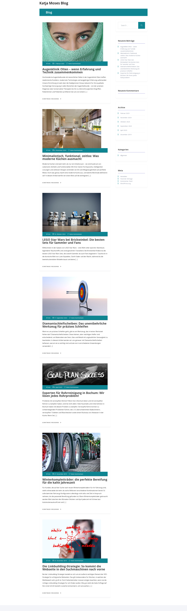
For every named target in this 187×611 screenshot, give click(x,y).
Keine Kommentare (74, 64)
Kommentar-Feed (126, 181)
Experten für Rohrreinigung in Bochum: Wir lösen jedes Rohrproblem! (73, 394)
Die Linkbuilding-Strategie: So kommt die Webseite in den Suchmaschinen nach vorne (73, 567)
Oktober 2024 (125, 122)
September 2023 (126, 126)
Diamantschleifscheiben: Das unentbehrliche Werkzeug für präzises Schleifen (74, 324)
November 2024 (125, 118)
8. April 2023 (58, 387)
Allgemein (123, 155)
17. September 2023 (60, 318)
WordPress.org (125, 183)
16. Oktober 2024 (59, 234)
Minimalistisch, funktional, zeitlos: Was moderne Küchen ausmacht (70, 157)
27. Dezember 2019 (60, 474)
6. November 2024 (60, 150)
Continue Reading (50, 99)
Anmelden (123, 176)
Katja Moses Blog (53, 3)
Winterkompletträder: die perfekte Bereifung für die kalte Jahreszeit (74, 480)
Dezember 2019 (125, 134)
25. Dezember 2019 (60, 561)
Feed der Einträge (126, 179)
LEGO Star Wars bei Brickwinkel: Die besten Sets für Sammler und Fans (73, 241)
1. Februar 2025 (59, 64)
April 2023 (123, 130)
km (49, 64)
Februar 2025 (125, 113)
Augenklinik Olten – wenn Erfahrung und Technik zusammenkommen (71, 70)
